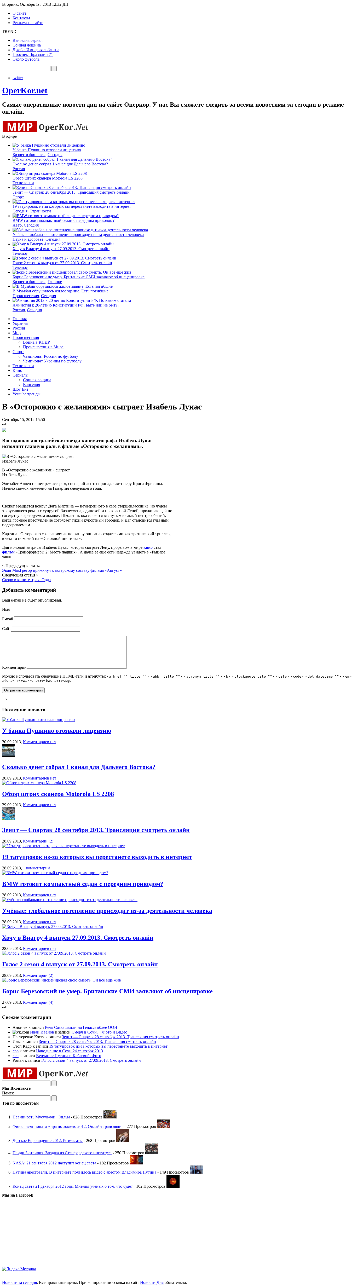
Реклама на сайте (28, 22)
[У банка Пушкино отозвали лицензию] (38, 719)
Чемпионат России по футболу (50, 356)
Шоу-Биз (20, 389)
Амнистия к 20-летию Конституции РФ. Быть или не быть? (66, 305)
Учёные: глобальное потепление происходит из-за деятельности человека (78, 234)
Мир (17, 333)
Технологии (23, 183)
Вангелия (31, 384)
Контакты (21, 18)
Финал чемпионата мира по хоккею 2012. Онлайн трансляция (68, 1126)
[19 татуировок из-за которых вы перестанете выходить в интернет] (63, 846)
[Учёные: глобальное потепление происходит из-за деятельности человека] (69, 899)
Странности (40, 211)
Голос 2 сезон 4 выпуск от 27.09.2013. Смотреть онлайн (62, 263)
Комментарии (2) (38, 841)
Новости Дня (152, 1282)
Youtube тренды (27, 394)
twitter (18, 78)
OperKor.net (25, 90)
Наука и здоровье (28, 239)
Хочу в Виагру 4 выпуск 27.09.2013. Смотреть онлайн (61, 248)
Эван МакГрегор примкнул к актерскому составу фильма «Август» (62, 570)
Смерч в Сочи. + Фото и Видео (99, 1032)
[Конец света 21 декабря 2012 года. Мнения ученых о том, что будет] (173, 1186)
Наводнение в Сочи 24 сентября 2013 (69, 1051)
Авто (17, 225)
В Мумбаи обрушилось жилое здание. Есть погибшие (60, 291)
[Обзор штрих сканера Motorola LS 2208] (39, 783)
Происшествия (26, 295)
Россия (19, 168)
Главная (20, 318)
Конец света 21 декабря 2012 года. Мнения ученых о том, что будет (73, 1186)
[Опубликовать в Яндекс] (4, 431)
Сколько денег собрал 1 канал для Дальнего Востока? (60, 164)
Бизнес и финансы (29, 154)
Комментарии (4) (38, 1002)
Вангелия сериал (28, 40)
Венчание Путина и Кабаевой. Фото (68, 1055)
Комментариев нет (39, 742)
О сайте (19, 13)
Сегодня (55, 154)
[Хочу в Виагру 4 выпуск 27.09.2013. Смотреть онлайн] (52, 926)
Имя (6, 609)
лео (16, 1051)
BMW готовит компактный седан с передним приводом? (63, 220)
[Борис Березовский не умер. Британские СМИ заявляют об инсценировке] (61, 980)
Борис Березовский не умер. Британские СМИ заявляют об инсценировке (79, 277)
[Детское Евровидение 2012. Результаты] (122, 1140)
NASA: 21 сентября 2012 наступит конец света (54, 1163)
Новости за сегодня (19, 1282)
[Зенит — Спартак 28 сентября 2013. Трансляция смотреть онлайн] (8, 819)
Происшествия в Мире (43, 347)
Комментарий (14, 667)
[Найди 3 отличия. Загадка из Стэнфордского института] (151, 1153)
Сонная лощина (27, 45)
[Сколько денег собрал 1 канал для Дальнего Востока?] (8, 756)
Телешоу (20, 253)
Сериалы (20, 375)
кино (148, 547)
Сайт (6, 628)
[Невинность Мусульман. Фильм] (110, 1117)
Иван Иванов (42, 1032)
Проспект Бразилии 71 (33, 54)
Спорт (18, 197)
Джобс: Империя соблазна (36, 50)
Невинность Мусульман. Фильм (41, 1117)
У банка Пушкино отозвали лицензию (47, 150)
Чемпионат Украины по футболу (52, 361)
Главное (55, 281)
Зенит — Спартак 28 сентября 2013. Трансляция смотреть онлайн (71, 192)
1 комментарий (36, 868)
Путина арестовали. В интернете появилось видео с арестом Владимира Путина (84, 1172)
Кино (17, 370)
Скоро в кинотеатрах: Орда (26, 580)
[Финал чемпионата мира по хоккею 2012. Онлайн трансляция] (163, 1126)
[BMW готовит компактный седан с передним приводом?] (55, 872)
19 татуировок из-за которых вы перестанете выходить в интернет (72, 206)
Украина (20, 323)
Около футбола (26, 59)
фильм (8, 552)
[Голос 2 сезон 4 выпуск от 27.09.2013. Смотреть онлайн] (54, 953)
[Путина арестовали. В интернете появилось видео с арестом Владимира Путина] (196, 1172)
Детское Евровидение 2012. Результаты (48, 1140)
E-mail (7, 619)
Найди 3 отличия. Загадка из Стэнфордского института (62, 1153)
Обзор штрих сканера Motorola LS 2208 (48, 178)
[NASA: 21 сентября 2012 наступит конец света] (136, 1163)
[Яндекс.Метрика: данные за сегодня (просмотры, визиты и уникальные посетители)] (19, 1269)
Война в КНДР (36, 342)
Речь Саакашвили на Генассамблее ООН (81, 1027)
